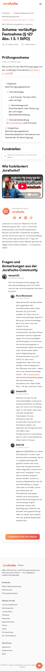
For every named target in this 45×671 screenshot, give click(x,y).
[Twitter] (20, 217)
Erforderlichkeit (14, 123)
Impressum (6, 647)
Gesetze (5, 615)
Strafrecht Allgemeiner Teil (24, 13)
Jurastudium (7, 612)
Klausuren (6, 618)
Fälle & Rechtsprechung (11, 586)
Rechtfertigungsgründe (10, 16)
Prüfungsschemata (9, 593)
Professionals (7, 632)
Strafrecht (6, 13)
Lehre (4, 629)
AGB (4, 654)
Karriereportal (7, 608)
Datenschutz (7, 650)
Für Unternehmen (9, 636)
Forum (4, 625)
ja (19, 374)
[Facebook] (14, 217)
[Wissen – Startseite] (10, 4)
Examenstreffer (8, 622)
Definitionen (7, 590)
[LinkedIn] (25, 217)
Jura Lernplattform (10, 605)
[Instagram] (31, 217)
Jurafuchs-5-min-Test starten (22, 537)
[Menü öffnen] (40, 3)
